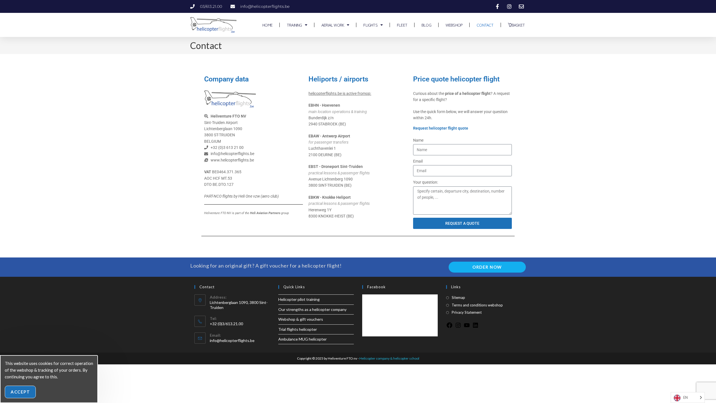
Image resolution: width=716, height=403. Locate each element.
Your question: (425, 182)
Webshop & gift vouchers (300, 319)
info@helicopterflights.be (232, 340)
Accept (20, 391)
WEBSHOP (454, 25)
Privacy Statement (467, 312)
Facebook (376, 287)
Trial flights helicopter (297, 329)
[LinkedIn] (475, 327)
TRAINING (294, 25)
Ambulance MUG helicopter (302, 339)
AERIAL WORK (332, 25)
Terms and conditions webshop (477, 305)
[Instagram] (458, 327)
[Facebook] (449, 327)
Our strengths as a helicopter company (312, 309)
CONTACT (485, 25)
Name (418, 140)
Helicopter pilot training (299, 299)
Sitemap (458, 297)
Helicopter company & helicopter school (389, 358)
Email (418, 161)
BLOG (426, 25)
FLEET (402, 25)
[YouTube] (466, 327)
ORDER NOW (487, 267)
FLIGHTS (370, 25)
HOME (267, 25)
